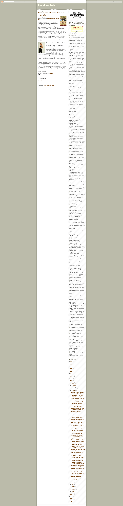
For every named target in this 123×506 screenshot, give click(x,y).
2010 (71, 498)
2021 (71, 370)
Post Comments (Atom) (49, 85)
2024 (71, 364)
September (74, 388)
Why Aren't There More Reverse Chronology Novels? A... (76, 478)
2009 (71, 499)
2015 (71, 380)
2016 (71, 378)
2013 (71, 493)
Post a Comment (41, 80)
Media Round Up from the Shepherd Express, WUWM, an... (77, 473)
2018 (71, 375)
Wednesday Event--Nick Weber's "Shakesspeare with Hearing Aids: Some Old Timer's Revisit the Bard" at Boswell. (51, 14)
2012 (71, 494)
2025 (71, 363)
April (73, 486)
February (74, 489)
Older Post (64, 83)
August (73, 390)
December (74, 383)
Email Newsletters (75, 33)
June (73, 482)
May (73, 484)
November (74, 385)
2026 (71, 361)
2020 (71, 371)
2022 (71, 368)
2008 (71, 501)
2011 (71, 496)
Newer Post (40, 83)
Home (52, 83)
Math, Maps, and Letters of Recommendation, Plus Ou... (77, 437)
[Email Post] (52, 74)
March (73, 488)
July (73, 481)
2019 (71, 373)
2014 (71, 382)
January (73, 491)
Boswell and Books (46, 5)
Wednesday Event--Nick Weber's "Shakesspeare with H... (78, 413)
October (73, 387)
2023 (71, 366)
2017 (71, 376)
